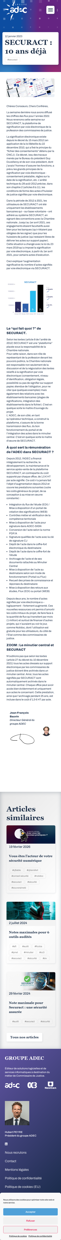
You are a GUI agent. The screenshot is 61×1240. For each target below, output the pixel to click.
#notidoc (38, 876)
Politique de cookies (18, 1236)
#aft (14, 946)
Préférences (30, 1229)
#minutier (28, 952)
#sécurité (32, 882)
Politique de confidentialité (40, 1236)
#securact (12, 59)
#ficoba (38, 946)
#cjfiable (16, 870)
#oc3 (41, 952)
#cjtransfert (32, 870)
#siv (45, 958)
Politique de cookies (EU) (23, 1186)
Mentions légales (17, 1169)
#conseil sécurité (20, 876)
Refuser (30, 1220)
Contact (10, 1161)
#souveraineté (19, 888)
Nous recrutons (16, 1152)
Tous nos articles (24, 1037)
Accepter (30, 1212)
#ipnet (15, 952)
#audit (25, 946)
